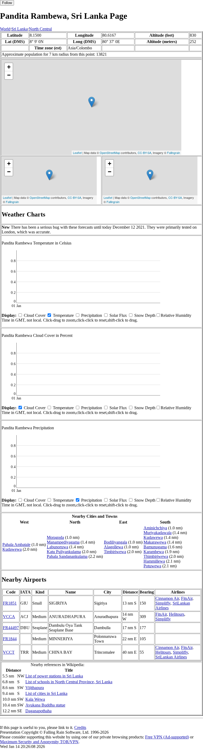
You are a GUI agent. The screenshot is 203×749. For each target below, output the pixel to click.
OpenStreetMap (110, 152)
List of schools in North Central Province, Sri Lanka (68, 682)
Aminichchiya (155, 528)
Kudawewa (12, 549)
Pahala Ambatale (16, 544)
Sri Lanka (19, 29)
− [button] (9, 75)
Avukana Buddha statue (45, 705)
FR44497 (11, 627)
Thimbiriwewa (156, 556)
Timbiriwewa (115, 551)
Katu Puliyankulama (64, 551)
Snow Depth (144, 315)
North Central (40, 29)
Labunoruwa (57, 547)
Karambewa (154, 551)
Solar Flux (118, 315)
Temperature (63, 315)
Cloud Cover (34, 315)
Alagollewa (113, 547)
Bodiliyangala (115, 542)
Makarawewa (155, 542)
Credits (80, 727)
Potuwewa (152, 566)
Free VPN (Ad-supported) (167, 737)
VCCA (9, 616)
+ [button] (9, 67)
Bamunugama (155, 547)
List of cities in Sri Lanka (46, 693)
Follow (7, 3)
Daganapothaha (38, 711)
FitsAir (186, 598)
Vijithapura (34, 687)
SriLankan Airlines (171, 657)
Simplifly (162, 603)
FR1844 (10, 639)
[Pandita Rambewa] (91, 102)
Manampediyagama (63, 542)
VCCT (9, 652)
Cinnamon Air (167, 598)
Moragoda (55, 537)
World (5, 29)
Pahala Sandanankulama (67, 556)
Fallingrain (173, 152)
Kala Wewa (35, 699)
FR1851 (10, 603)
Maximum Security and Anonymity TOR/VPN (39, 741)
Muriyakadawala (158, 532)
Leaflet (77, 152)
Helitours (176, 614)
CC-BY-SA (144, 152)
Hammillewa (154, 561)
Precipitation (91, 315)
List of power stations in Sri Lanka (54, 676)
